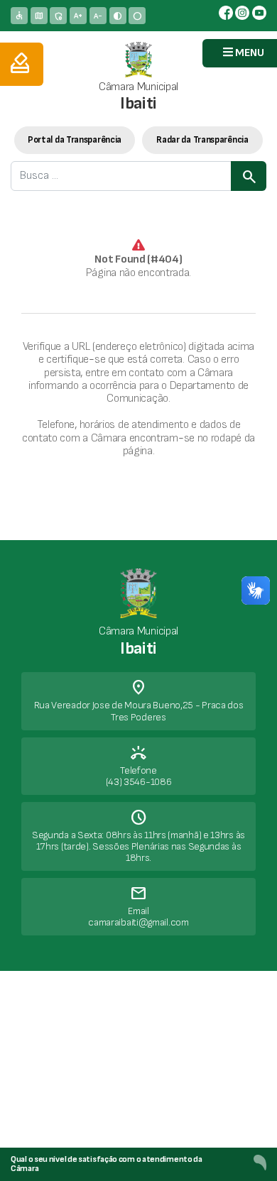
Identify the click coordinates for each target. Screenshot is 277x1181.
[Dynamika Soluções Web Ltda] (260, 1162)
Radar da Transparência (202, 139)
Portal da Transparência (74, 139)
